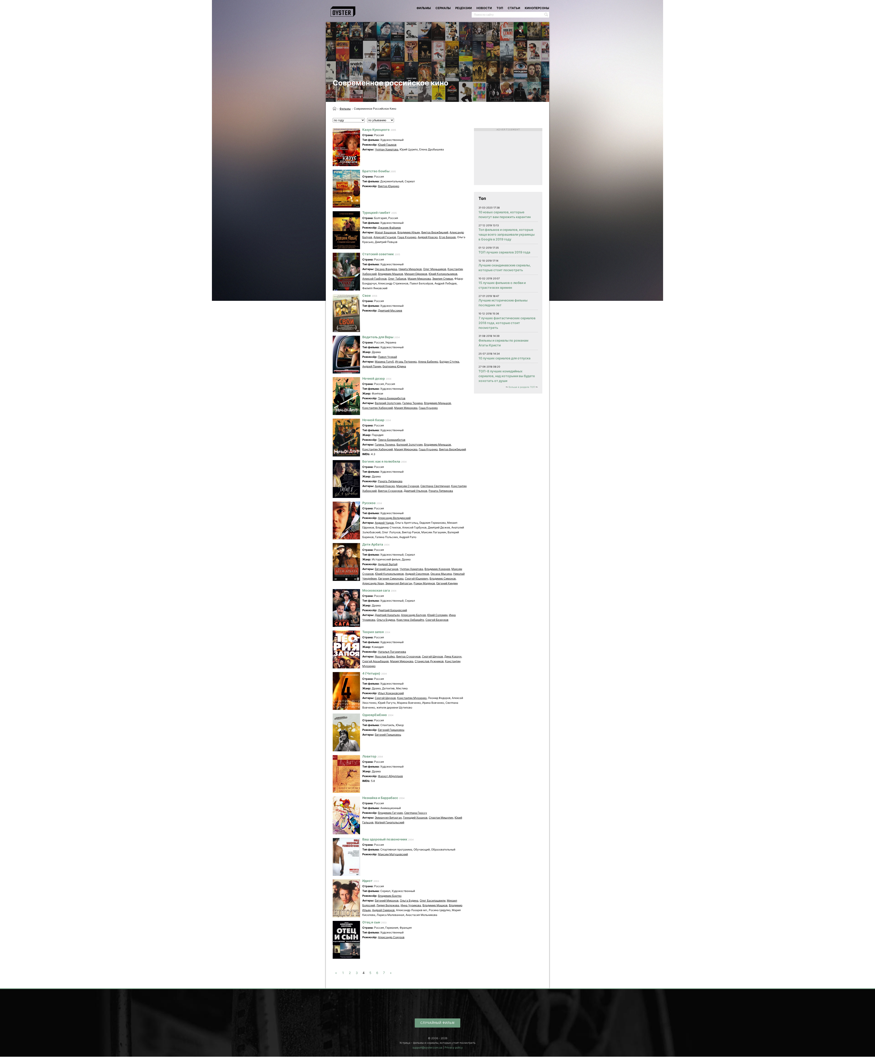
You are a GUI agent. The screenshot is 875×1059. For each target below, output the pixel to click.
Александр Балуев (413, 615)
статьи (514, 8)
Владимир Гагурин (390, 812)
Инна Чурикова (411, 905)
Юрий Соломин (437, 615)
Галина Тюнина (412, 403)
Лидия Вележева (387, 905)
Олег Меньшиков (434, 269)
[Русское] (346, 520)
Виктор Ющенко (388, 186)
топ (500, 8)
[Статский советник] (346, 272)
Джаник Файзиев (389, 227)
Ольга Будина (386, 619)
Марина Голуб (384, 361)
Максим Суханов (407, 486)
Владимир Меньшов (437, 403)
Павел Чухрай (387, 356)
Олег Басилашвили (432, 900)
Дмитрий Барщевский (392, 610)
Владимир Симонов (443, 578)
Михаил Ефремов (415, 274)
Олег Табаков (397, 278)
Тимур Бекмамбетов (391, 398)
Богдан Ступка (449, 361)
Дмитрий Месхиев (390, 310)
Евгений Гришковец (391, 730)
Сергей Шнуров (432, 656)
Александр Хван (373, 583)
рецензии (463, 8)
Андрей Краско (428, 237)
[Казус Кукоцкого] (346, 147)
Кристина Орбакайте (410, 619)
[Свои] (346, 313)
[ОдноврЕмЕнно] (346, 732)
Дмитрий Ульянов (415, 490)
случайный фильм (437, 1023)
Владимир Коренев (437, 569)
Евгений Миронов (387, 900)
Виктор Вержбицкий (434, 232)
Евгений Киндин (447, 583)
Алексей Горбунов (374, 278)
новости (484, 8)
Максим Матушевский (393, 854)
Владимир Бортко (389, 895)
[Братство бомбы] (346, 189)
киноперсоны (537, 8)
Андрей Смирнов (383, 910)
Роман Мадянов (424, 583)
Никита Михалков (410, 269)
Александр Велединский (394, 518)
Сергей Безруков (436, 619)
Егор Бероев (447, 237)
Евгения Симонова (391, 578)
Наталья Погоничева (392, 651)
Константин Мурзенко (412, 698)
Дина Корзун (452, 656)
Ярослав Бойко (385, 656)
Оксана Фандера (386, 269)
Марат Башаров (385, 232)
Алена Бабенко (428, 361)
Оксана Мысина (441, 573)
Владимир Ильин (408, 232)
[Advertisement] (508, 156)
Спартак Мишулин (441, 817)
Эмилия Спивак (442, 278)
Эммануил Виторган (398, 583)
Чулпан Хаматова (386, 149)
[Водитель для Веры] (346, 355)
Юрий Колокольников (443, 274)
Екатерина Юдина (394, 366)
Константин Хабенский (377, 408)
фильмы (424, 8)
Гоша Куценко (406, 237)
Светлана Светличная (435, 486)
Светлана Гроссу (415, 812)
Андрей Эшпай (387, 564)
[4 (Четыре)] (346, 691)
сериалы (443, 8)
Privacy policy (454, 1047)
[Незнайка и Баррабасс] (346, 815)
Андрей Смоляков (417, 573)
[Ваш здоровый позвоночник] (346, 857)
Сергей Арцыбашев (375, 661)
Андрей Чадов (384, 522)
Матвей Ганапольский (389, 822)
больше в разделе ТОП (522, 387)
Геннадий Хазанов (415, 817)
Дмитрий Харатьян (387, 615)
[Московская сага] (346, 608)
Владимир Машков (390, 274)
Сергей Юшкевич (416, 578)
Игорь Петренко (406, 361)
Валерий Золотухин (388, 403)
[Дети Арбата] (346, 562)
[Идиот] (346, 898)
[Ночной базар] (346, 437)
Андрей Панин (371, 366)
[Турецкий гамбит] (346, 230)
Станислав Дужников (429, 661)
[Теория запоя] (346, 649)
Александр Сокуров (391, 937)
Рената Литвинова (390, 481)
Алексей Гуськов (384, 237)
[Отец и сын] (346, 940)
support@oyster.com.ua (427, 1047)
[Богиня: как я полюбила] (346, 479)
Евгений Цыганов (386, 569)
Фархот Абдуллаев (390, 776)
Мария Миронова (419, 278)
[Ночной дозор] (346, 396)
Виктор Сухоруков (390, 490)
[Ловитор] (346, 774)
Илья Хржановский (391, 693)
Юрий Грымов (387, 144)
